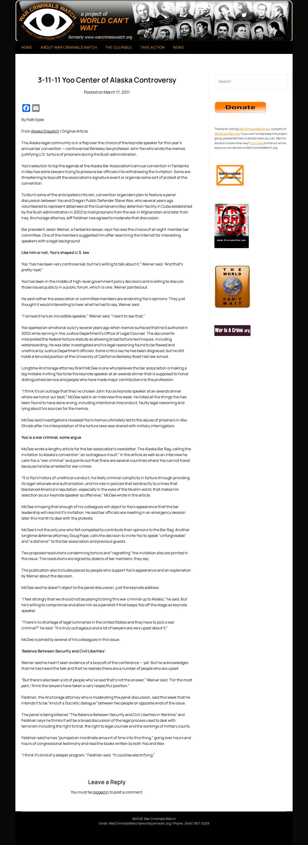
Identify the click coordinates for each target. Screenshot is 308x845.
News (178, 47)
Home (26, 47)
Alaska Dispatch (45, 131)
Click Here (256, 143)
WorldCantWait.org (227, 134)
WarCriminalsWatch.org (254, 129)
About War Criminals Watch (69, 47)
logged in (101, 792)
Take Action (153, 47)
